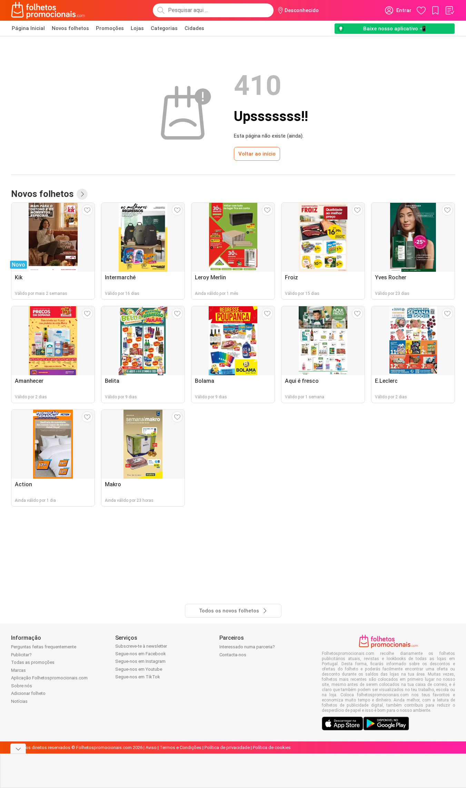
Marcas (18, 670)
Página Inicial (28, 28)
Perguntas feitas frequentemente (43, 646)
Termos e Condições (180, 747)
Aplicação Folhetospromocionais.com (49, 677)
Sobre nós (21, 685)
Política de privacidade (227, 747)
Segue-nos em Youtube (138, 669)
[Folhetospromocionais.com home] (48, 10)
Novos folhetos (70, 28)
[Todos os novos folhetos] (82, 194)
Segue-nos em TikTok (137, 676)
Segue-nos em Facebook (140, 653)
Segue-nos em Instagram (140, 661)
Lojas (137, 28)
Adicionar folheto (28, 693)
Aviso (151, 747)
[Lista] (449, 10)
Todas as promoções (32, 662)
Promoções (110, 28)
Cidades (194, 28)
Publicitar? (21, 654)
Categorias (164, 28)
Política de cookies (272, 747)
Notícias (19, 701)
